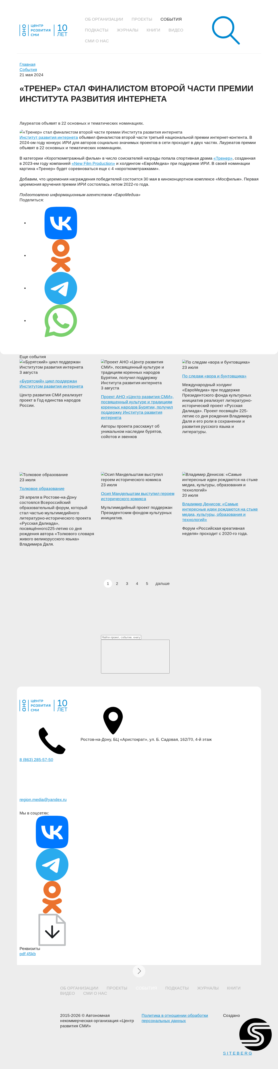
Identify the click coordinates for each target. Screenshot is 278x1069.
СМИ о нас (97, 41)
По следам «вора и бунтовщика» (214, 376)
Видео (176, 30)
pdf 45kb (28, 954)
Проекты (142, 19)
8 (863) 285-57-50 (36, 759)
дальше (163, 583)
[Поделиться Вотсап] (60, 320)
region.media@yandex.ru (43, 799)
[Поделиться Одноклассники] (60, 255)
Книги (153, 30)
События (171, 19)
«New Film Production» (93, 163)
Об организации (104, 19)
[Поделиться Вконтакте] (60, 222)
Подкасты (96, 30)
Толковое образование (42, 488)
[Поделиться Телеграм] (60, 288)
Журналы (127, 30)
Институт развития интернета (49, 137)
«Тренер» (223, 158)
